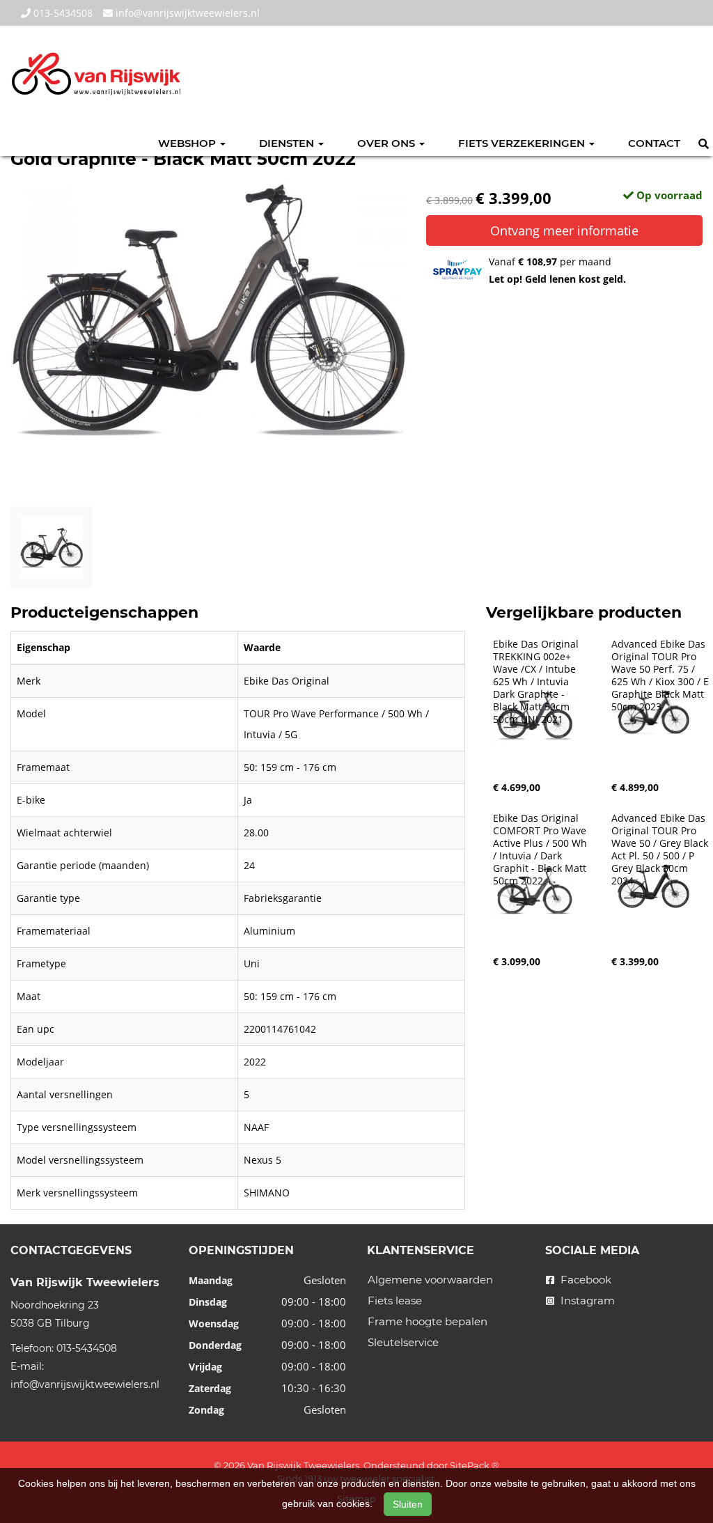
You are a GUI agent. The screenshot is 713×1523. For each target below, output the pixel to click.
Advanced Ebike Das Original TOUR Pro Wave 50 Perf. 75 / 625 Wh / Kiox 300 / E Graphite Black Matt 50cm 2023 (661, 675)
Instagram (586, 1300)
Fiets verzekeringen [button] (523, 143)
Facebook (584, 1279)
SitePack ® (474, 1465)
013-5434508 (62, 12)
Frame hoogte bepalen (427, 1321)
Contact (654, 143)
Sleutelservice (403, 1342)
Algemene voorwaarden (430, 1279)
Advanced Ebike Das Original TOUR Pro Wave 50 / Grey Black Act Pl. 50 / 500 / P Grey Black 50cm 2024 (661, 849)
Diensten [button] (288, 143)
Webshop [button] (188, 143)
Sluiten (408, 1504)
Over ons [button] (387, 143)
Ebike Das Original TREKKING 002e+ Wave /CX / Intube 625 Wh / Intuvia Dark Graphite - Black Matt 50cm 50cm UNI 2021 (537, 682)
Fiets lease (395, 1300)
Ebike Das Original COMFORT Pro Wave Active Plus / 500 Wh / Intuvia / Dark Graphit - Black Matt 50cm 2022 (541, 849)
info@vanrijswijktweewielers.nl (186, 12)
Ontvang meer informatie (564, 230)
